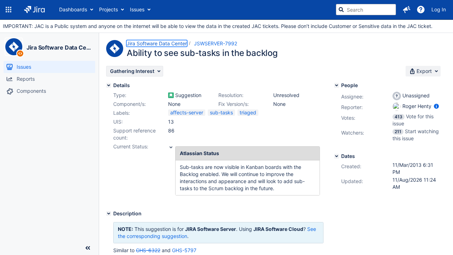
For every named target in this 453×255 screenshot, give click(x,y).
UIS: (118, 122)
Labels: (121, 113)
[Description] (108, 213)
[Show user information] (436, 106)
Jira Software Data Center (60, 47)
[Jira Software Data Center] (13, 46)
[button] (8, 9)
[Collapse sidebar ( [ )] (87, 248)
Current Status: (130, 146)
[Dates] (336, 156)
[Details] (108, 85)
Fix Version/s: (233, 104)
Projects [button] (108, 9)
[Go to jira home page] (34, 9)
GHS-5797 (184, 250)
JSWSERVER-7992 (215, 43)
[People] (336, 85)
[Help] (420, 9)
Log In (438, 9)
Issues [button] (137, 9)
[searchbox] (366, 9)
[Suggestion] (171, 95)
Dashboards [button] (73, 9)
